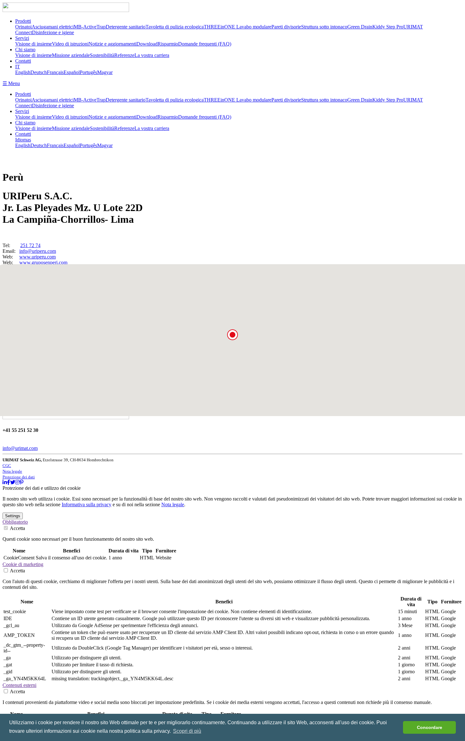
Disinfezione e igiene (53, 32)
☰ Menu (11, 83)
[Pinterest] (21, 482)
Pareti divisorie (286, 26)
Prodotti (23, 21)
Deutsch (38, 72)
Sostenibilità (102, 55)
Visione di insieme (33, 44)
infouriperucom (37, 251)
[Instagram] (17, 482)
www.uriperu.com (37, 256)
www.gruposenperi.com (43, 262)
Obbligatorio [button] (15, 522)
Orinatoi (23, 26)
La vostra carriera (151, 55)
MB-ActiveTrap (90, 26)
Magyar (105, 72)
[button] (232, 334)
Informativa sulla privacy (86, 504)
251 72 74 (30, 245)
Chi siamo (25, 49)
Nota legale (12, 471)
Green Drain (359, 26)
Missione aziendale (71, 55)
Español (72, 72)
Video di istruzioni (70, 44)
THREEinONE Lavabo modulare (237, 26)
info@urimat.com (20, 448)
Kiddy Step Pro (387, 26)
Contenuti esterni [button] (19, 685)
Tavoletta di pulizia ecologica (175, 26)
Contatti (23, 61)
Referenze (124, 55)
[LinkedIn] (5, 482)
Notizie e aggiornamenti (112, 44)
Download (147, 44)
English (22, 72)
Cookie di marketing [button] (23, 564)
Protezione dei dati (19, 477)
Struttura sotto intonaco (324, 26)
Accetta (17, 528)
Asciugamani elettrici (53, 26)
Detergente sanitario (126, 26)
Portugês (88, 72)
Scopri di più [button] (187, 731)
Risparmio (168, 44)
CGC (7, 465)
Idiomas (23, 139)
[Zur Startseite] (66, 10)
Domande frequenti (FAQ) (204, 44)
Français (55, 72)
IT (17, 66)
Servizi (22, 38)
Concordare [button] (429, 727)
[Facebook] (8, 482)
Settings (12, 516)
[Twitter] (12, 482)
